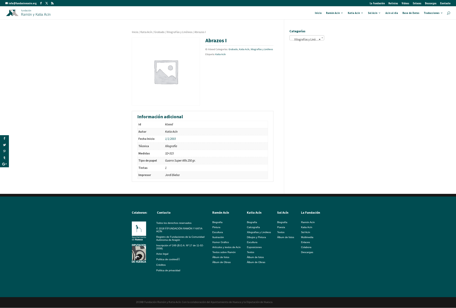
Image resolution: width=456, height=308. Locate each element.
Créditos (161, 264)
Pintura (216, 227)
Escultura (217, 232)
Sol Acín (372, 13)
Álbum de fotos (220, 257)
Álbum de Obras (221, 262)
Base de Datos (411, 13)
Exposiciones (254, 247)
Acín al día (391, 13)
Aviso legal (162, 253)
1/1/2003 (170, 139)
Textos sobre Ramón (224, 252)
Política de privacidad (168, 270)
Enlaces (417, 3)
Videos (405, 3)
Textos (250, 252)
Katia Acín (354, 13)
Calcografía (253, 227)
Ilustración (218, 237)
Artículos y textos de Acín (226, 247)
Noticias (393, 3)
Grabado (159, 32)
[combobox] (306, 37)
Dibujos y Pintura (256, 237)
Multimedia (307, 237)
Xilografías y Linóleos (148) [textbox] (307, 39)
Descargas (431, 3)
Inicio (318, 13)
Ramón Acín (333, 13)
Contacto (445, 3)
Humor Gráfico (220, 242)
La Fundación (377, 3)
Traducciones (432, 13)
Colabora (306, 247)
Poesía (281, 227)
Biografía (217, 222)
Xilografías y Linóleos (180, 32)
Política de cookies (168, 259)
